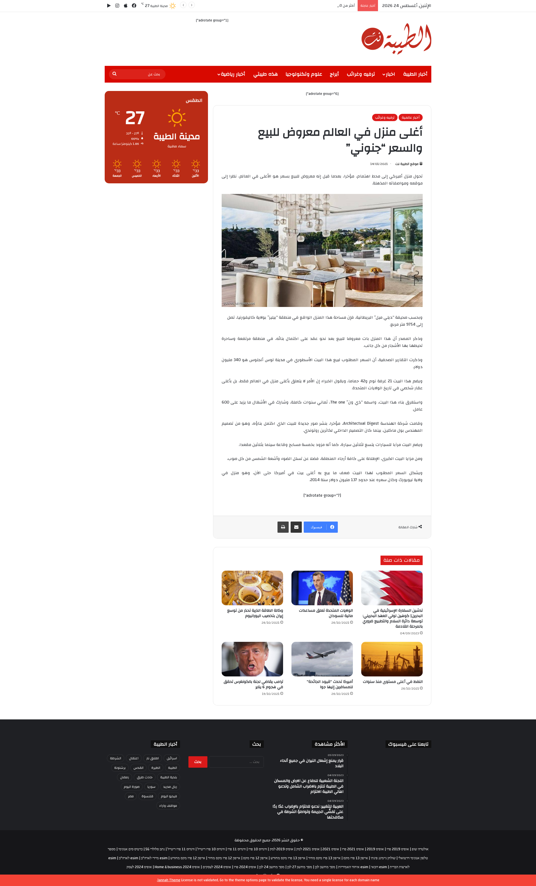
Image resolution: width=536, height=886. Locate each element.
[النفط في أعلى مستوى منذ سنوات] (392, 659)
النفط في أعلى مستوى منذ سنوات (393, 681)
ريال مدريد (170, 787)
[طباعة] (283, 527)
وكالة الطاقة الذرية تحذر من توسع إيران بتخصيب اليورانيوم (255, 613)
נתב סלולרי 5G (155, 849)
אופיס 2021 (330, 849)
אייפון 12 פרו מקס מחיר (224, 858)
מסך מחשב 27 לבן (299, 867)
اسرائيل (172, 758)
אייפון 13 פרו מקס (355, 858)
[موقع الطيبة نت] (396, 39)
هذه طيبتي (265, 74)
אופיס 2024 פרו (245, 867)
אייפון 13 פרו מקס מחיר (324, 858)
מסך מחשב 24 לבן (271, 867)
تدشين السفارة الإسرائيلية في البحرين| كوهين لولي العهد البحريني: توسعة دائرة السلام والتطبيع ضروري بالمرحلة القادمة (393, 618)
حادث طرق (144, 777)
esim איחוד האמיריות (353, 867)
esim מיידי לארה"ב (154, 858)
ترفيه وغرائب (361, 74)
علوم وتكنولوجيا (304, 74)
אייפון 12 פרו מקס (255, 858)
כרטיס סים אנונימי (130, 849)
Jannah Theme (168, 880)
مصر (131, 796)
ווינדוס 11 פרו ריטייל (181, 849)
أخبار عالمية (411, 117)
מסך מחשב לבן (325, 867)
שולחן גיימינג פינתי (383, 858)
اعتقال (133, 758)
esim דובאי (379, 867)
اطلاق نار (152, 758)
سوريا (151, 787)
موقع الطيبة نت (406, 164)
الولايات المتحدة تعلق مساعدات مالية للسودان (326, 613)
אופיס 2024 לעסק (139, 867)
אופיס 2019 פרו (398, 849)
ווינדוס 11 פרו (237, 849)
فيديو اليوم (169, 796)
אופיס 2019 (375, 849)
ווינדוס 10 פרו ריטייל (211, 849)
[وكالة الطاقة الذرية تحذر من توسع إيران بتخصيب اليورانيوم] (252, 588)
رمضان (124, 777)
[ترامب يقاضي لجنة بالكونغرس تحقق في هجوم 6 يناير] (252, 659)
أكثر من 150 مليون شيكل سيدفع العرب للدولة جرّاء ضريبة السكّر (306, 5)
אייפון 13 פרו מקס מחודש (288, 858)
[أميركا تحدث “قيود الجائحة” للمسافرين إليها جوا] (322, 659)
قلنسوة (147, 796)
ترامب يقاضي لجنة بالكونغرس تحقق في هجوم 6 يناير (253, 684)
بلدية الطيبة (168, 777)
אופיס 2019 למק (281, 849)
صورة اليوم (132, 787)
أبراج (334, 74)
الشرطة (115, 758)
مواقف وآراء (168, 806)
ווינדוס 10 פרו (257, 849)
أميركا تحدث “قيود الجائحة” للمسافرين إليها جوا (330, 684)
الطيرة (155, 768)
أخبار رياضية (233, 74)
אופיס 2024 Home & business (177, 867)
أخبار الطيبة (415, 74)
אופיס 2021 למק (308, 849)
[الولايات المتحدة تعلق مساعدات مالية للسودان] (322, 588)
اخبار (390, 74)
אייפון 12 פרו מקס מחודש (187, 858)
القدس (138, 768)
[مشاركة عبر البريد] (296, 527)
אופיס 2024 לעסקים (217, 867)
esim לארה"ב (128, 858)
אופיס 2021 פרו (353, 849)
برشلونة (120, 768)
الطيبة (172, 768)
